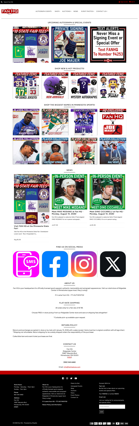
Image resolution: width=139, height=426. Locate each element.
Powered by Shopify (30, 423)
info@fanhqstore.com (72, 367)
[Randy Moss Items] (26, 122)
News (75, 11)
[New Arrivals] (55, 85)
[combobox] (19, 2)
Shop (57, 11)
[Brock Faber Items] (84, 151)
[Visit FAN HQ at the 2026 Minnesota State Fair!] (31, 45)
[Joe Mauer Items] (113, 122)
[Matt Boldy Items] (55, 122)
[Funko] (113, 85)
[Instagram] (84, 264)
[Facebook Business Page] (55, 264)
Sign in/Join (124, 2)
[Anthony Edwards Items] (55, 151)
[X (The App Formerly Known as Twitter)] (113, 264)
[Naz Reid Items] (113, 151)
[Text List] (26, 264)
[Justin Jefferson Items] (26, 151)
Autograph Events (44, 11)
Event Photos (87, 11)
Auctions (66, 11)
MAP (69, 357)
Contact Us (101, 11)
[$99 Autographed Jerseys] (26, 85)
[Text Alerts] (108, 45)
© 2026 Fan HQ (18, 423)
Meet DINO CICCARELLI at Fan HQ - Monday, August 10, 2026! (107, 212)
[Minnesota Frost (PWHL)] (84, 122)
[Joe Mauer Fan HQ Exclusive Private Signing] (69, 45)
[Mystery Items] (84, 85)
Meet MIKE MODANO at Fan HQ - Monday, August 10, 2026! (67, 212)
